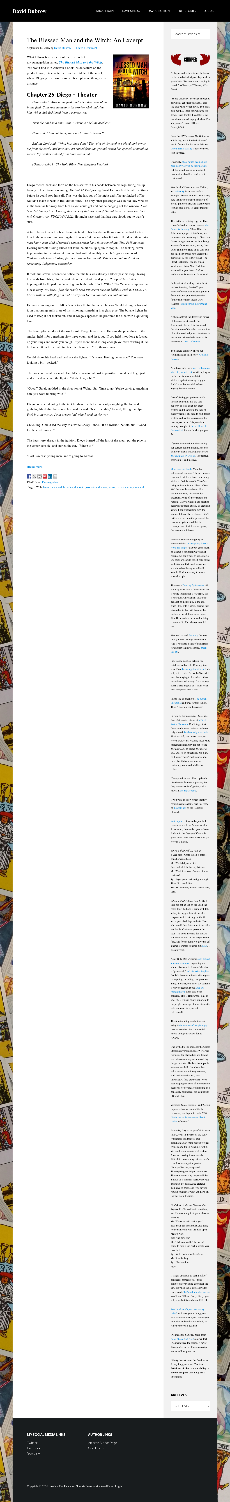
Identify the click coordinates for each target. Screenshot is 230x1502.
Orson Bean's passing (181, 148)
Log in (119, 1486)
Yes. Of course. (192, 341)
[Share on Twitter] (34, 476)
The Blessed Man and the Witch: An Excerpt (85, 39)
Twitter (32, 1443)
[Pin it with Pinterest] (45, 476)
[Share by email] (55, 476)
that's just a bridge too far (196, 1292)
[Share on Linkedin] (50, 476)
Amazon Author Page (102, 1443)
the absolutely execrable (195, 732)
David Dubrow (30, 11)
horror (112, 487)
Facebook (33, 1448)
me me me (122, 487)
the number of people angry (193, 1025)
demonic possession (85, 487)
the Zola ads (180, 807)
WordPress (107, 1486)
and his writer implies (198, 971)
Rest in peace (177, 821)
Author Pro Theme (61, 1486)
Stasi (204, 945)
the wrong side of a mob (193, 669)
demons (102, 487)
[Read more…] (37, 466)
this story (179, 191)
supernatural (137, 487)
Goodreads (96, 1448)
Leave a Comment (86, 48)
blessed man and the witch (58, 487)
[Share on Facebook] (29, 476)
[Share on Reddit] (39, 476)
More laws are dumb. (181, 469)
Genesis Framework (87, 1486)
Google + (33, 1453)
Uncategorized (50, 482)
